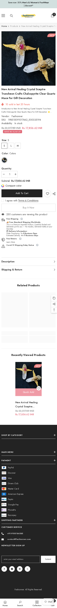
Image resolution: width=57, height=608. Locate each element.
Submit (48, 559)
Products (14, 26)
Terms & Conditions (28, 200)
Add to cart (22, 193)
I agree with (11, 200)
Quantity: (6, 168)
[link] (47, 193)
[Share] (53, 193)
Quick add (28, 392)
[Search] (11, 15)
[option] (28, 4)
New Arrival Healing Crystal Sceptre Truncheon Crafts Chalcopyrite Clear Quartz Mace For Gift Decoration (27, 405)
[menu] (3, 15)
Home (4, 26)
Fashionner (17, 116)
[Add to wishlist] (39, 388)
